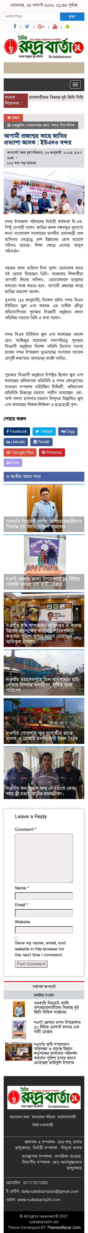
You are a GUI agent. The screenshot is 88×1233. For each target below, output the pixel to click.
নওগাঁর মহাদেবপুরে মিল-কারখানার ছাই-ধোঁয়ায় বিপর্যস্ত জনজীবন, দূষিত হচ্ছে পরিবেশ (43, 685)
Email (21, 904)
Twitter (46, 431)
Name (22, 888)
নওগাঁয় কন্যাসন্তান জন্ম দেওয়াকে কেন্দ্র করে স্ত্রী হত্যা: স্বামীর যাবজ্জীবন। (41, 791)
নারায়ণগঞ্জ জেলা (38, 125)
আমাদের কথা (19, 1117)
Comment (25, 829)
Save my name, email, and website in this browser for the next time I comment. (40, 948)
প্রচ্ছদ (15, 117)
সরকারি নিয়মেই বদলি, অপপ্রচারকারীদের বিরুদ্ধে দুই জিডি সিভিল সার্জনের (44, 524)
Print (14, 462)
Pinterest (53, 452)
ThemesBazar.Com (64, 1227)
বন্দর (54, 125)
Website (22, 922)
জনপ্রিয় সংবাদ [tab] (44, 995)
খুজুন (72, 16)
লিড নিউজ (67, 125)
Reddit (43, 442)
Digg (70, 431)
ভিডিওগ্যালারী (43, 1125)
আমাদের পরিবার (43, 1117)
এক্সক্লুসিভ (18, 125)
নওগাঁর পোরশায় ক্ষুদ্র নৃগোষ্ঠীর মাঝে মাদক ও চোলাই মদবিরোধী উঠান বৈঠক (42, 736)
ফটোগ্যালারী (67, 1117)
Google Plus (22, 452)
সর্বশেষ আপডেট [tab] (44, 986)
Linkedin (17, 442)
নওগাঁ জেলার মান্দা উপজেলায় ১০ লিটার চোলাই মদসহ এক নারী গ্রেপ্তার (43, 581)
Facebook (18, 431)
